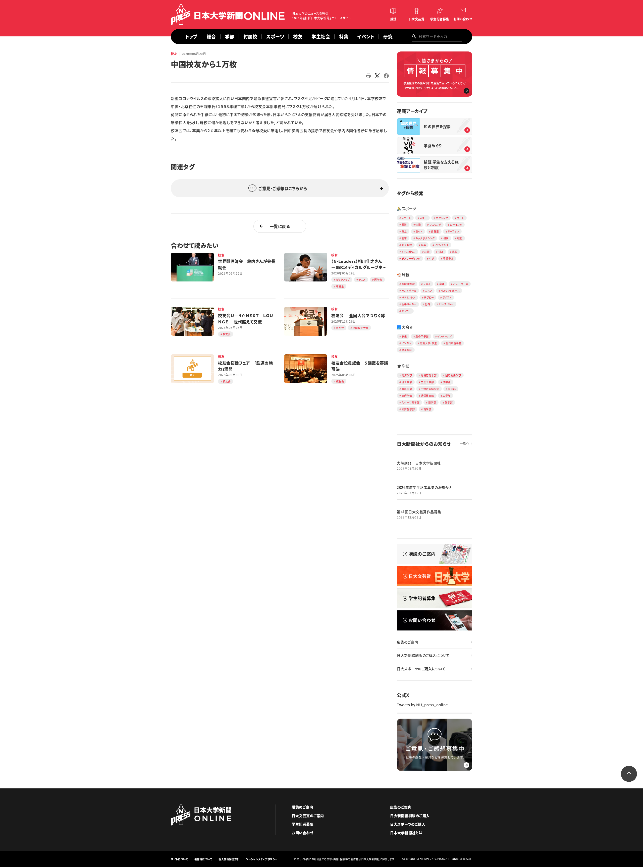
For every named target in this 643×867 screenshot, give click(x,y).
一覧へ (464, 443)
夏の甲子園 (422, 336)
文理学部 (407, 395)
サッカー (406, 311)
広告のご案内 (407, 642)
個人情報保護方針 (229, 859)
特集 (343, 36)
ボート (460, 218)
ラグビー (429, 297)
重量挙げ (448, 258)
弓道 (431, 258)
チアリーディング (411, 258)
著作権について (203, 859)
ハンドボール (409, 291)
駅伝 (404, 336)
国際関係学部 (453, 375)
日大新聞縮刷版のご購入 (410, 815)
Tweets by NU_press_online (422, 705)
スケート (406, 218)
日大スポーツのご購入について (421, 668)
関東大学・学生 (428, 343)
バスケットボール (450, 291)
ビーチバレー (446, 304)
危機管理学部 (429, 375)
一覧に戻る (280, 226)
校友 (297, 36)
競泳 (427, 252)
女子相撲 (407, 245)
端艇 (459, 238)
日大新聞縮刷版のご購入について (423, 655)
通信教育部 (427, 395)
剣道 (441, 252)
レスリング (435, 224)
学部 (229, 36)
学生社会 (320, 36)
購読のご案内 (302, 807)
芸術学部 (407, 389)
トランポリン (409, 252)
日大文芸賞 (416, 19)
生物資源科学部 (430, 389)
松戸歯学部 (408, 409)
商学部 (427, 409)
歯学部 (449, 402)
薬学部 (432, 402)
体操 (418, 224)
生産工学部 (427, 382)
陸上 (404, 231)
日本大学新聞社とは (406, 832)
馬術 (454, 252)
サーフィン (453, 231)
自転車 (435, 231)
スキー (423, 218)
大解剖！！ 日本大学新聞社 (419, 463)
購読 (393, 19)
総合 (211, 36)
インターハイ (444, 336)
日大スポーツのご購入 (407, 824)
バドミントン (408, 297)
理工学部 (407, 382)
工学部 (447, 395)
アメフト (447, 297)
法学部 (447, 382)
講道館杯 (407, 350)
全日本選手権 (453, 343)
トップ (191, 36)
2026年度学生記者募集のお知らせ (424, 487)
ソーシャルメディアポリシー (262, 859)
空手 (423, 245)
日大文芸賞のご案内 (308, 815)
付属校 (250, 36)
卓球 (442, 284)
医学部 (452, 389)
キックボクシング (425, 238)
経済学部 (407, 375)
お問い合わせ (462, 19)
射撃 (404, 238)
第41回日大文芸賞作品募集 (419, 511)
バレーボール (460, 284)
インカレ (406, 343)
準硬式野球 (408, 284)
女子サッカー (409, 304)
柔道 (404, 224)
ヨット (418, 231)
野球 (427, 304)
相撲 (446, 238)
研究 (388, 36)
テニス (427, 284)
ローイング (456, 224)
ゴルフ (428, 291)
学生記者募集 (439, 19)
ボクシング (442, 218)
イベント (365, 36)
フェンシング (442, 245)
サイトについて (179, 859)
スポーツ (275, 36)
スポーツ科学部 (411, 402)
